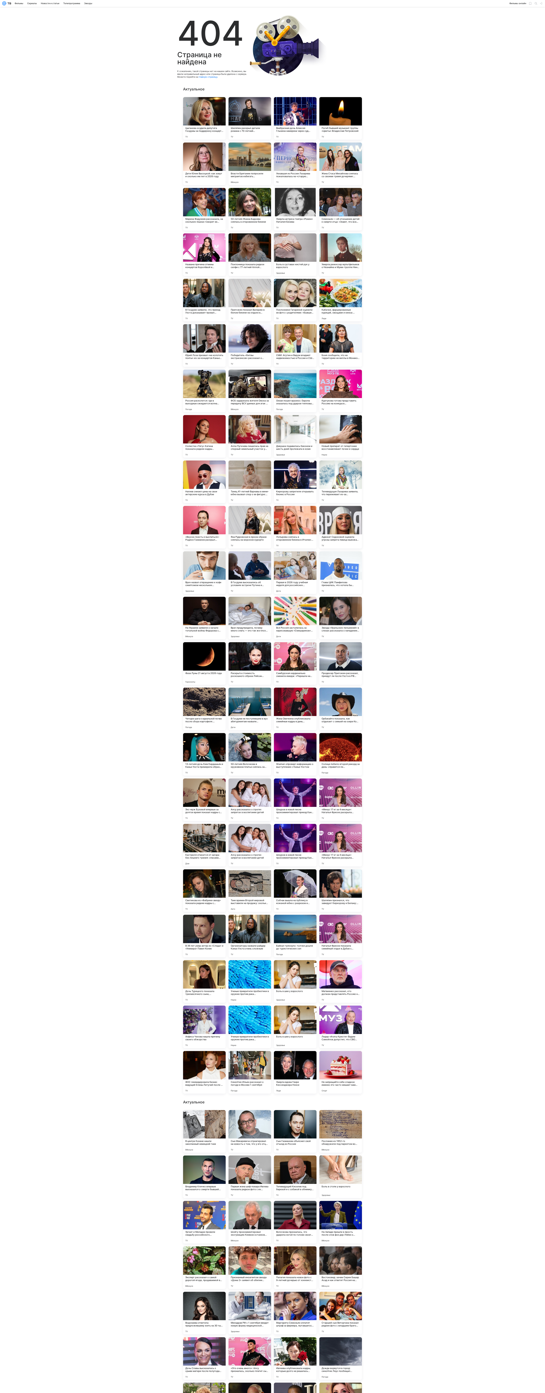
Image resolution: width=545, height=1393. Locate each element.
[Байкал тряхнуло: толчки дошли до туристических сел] (295, 936)
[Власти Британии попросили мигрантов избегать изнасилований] (250, 164)
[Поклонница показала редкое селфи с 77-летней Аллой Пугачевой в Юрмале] (250, 254)
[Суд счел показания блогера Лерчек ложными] (295, 1208)
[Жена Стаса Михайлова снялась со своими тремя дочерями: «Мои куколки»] (340, 164)
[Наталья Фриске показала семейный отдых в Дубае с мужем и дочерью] (340, 936)
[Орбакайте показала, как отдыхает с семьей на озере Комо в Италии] (340, 709)
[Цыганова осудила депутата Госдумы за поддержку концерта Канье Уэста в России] (204, 118)
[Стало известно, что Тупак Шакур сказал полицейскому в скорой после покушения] (295, 1254)
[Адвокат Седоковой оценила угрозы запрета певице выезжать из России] (340, 527)
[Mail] (4, 3)
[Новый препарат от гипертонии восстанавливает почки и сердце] (340, 436)
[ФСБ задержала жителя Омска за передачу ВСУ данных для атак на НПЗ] (250, 391)
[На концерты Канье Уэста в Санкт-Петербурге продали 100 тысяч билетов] (340, 1208)
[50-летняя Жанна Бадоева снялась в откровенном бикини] (250, 209)
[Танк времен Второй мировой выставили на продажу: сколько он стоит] (250, 890)
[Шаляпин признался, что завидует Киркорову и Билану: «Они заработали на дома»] (340, 890)
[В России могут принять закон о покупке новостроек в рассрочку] (204, 1117)
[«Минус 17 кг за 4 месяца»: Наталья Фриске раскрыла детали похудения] (340, 799)
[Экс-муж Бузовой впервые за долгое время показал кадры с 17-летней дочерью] (204, 799)
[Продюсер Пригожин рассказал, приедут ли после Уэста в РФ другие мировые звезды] (340, 663)
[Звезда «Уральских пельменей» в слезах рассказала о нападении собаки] (340, 618)
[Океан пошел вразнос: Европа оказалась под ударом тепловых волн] (295, 391)
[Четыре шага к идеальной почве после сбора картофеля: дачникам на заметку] (204, 709)
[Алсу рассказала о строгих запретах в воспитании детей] (250, 799)
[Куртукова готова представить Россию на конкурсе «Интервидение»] (340, 391)
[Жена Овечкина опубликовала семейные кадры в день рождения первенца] (295, 709)
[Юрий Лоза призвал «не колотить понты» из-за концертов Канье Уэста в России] (204, 345)
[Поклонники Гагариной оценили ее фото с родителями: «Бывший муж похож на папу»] (295, 300)
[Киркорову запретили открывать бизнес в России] (295, 482)
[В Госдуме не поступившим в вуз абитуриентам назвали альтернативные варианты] (250, 709)
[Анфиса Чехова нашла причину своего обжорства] (204, 1027)
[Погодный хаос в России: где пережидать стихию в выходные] (204, 1254)
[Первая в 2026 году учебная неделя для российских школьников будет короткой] (295, 572)
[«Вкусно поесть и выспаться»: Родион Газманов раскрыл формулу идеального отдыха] (204, 527)
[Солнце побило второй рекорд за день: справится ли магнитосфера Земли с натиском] (340, 754)
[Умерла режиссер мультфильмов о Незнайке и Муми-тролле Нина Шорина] (340, 254)
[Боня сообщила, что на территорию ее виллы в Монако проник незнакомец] (340, 345)
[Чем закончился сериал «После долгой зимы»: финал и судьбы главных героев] (250, 1208)
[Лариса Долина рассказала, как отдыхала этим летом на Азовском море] (204, 1163)
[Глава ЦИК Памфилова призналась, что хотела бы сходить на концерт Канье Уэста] (340, 572)
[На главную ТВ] (8, 3)
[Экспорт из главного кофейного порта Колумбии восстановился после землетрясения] (250, 1117)
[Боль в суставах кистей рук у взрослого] (295, 254)
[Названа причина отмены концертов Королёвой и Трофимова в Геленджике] (204, 254)
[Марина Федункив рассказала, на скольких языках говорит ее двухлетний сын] (204, 209)
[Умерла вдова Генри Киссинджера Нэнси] (295, 1072)
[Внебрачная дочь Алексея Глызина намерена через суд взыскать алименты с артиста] (295, 118)
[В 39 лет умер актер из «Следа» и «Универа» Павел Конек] (204, 936)
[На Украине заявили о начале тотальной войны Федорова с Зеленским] (204, 618)
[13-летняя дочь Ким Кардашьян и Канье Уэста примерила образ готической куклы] (204, 754)
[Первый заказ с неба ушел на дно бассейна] (340, 1345)
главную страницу (208, 77)
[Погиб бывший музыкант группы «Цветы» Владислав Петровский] (340, 118)
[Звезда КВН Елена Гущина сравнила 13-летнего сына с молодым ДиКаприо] (250, 1254)
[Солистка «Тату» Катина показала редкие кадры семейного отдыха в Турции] (204, 436)
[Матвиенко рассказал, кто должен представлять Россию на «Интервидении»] (340, 981)
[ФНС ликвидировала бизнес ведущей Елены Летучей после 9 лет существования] (204, 1072)
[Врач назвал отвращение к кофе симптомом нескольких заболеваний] (204, 572)
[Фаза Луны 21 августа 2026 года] (204, 663)
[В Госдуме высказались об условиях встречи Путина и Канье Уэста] (250, 572)
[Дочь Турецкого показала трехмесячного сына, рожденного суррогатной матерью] (204, 981)
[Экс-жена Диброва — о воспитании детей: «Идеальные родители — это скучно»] (340, 1163)
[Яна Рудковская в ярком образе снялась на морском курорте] (250, 527)
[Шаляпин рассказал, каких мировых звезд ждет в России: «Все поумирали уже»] (295, 1117)
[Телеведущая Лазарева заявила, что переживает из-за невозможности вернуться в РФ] (340, 482)
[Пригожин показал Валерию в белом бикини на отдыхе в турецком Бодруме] (250, 300)
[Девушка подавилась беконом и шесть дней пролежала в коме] (295, 436)
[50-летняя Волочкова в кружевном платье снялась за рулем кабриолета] (250, 754)
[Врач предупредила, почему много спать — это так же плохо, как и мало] (250, 618)
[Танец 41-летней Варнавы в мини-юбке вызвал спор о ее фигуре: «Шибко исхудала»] (250, 482)
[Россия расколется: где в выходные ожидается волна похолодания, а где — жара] (204, 391)
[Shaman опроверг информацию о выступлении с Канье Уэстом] (295, 754)
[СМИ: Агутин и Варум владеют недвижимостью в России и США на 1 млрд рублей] (295, 345)
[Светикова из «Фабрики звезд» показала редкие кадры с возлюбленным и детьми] (204, 890)
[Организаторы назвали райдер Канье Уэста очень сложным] (250, 936)
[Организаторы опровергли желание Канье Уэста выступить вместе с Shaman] (204, 1208)
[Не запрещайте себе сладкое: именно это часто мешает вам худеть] (340, 1072)
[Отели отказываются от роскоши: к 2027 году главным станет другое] (340, 1299)
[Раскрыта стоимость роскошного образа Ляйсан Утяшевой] (250, 663)
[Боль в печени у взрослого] (295, 1163)
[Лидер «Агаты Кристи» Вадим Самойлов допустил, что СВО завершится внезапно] (340, 1027)
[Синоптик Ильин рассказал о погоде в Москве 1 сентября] (250, 1072)
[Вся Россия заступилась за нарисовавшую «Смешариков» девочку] (295, 618)
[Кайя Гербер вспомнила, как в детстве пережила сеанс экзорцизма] (204, 1345)
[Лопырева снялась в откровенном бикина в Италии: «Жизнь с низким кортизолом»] (295, 527)
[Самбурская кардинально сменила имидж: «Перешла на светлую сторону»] (295, 663)
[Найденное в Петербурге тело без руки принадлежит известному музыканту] (250, 1345)
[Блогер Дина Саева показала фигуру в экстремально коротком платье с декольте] (340, 1117)
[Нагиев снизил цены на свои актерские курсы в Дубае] (204, 482)
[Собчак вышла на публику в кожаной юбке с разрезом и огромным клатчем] (295, 890)
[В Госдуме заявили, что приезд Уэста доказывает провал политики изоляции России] (204, 300)
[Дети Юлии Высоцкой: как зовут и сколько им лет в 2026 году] (204, 164)
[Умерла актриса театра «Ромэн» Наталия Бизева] (295, 209)
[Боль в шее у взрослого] (295, 981)
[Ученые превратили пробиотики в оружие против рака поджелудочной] (250, 981)
